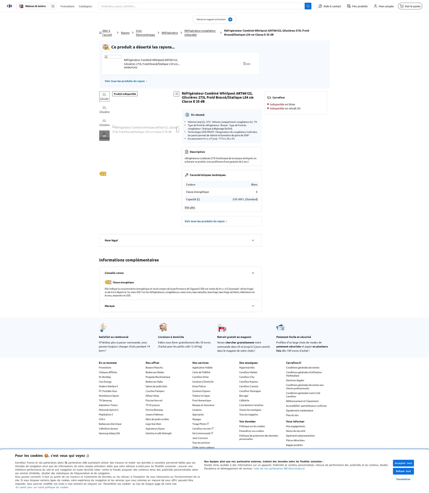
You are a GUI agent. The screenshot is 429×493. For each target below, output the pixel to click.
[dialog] (214, 471)
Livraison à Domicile (202, 381)
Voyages (196, 419)
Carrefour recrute (201, 428)
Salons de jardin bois (156, 386)
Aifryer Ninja (152, 395)
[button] (52, 6)
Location (197, 409)
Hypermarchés (247, 367)
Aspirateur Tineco (108, 404)
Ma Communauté (201, 433)
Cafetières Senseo (108, 428)
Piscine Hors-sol (154, 400)
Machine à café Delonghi (159, 433)
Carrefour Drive (200, 376)
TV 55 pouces (153, 404)
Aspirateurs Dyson (155, 428)
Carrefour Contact (248, 386)
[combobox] (205, 6)
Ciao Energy (105, 381)
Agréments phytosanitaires (300, 435)
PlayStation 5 (106, 414)
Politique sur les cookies (252, 426)
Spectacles (198, 414)
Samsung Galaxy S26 (109, 433)
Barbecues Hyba (154, 381)
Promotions (105, 367)
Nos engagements (295, 426)
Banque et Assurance (203, 404)
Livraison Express (201, 390)
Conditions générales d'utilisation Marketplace (304, 374)
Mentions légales (295, 380)
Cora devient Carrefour (251, 404)
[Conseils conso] (253, 272)
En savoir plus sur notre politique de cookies (42, 487)
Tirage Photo (199, 423)
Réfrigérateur (170, 32)
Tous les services (201, 442)
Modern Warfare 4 (108, 386)
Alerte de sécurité (295, 430)
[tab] (104, 96)
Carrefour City (246, 376)
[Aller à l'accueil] (9, 6)
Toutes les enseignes (250, 409)
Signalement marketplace (299, 410)
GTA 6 (102, 419)
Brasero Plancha (154, 367)
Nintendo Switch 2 (108, 409)
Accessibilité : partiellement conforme (306, 405)
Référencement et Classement (302, 400)
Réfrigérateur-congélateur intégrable (200, 32)
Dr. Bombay (105, 376)
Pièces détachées (295, 440)
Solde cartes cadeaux (203, 447)
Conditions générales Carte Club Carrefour (303, 394)
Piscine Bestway (154, 409)
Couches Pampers (155, 390)
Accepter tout (403, 463)
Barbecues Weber (155, 372)
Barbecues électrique (110, 423)
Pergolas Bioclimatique (158, 376)
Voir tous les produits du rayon (125, 81)
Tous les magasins (248, 414)
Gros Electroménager (145, 32)
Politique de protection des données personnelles (258, 437)
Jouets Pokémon (154, 414)
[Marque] (253, 306)
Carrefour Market (248, 372)
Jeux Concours (200, 437)
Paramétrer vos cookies (251, 430)
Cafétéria (244, 400)
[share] (176, 94)
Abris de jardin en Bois (157, 419)
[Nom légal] (253, 240)
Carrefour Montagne (250, 390)
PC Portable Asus (108, 390)
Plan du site (292, 415)
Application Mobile (202, 367)
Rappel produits (294, 444)
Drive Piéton (199, 386)
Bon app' (243, 395)
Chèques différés (108, 372)
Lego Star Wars (153, 423)
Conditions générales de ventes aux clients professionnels (305, 386)
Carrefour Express (248, 381)
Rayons (125, 32)
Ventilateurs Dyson (109, 395)
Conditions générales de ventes (302, 367)
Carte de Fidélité (201, 372)
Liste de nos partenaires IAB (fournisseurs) (279, 468)
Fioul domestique (201, 400)
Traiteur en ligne (201, 395)
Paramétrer (403, 479)
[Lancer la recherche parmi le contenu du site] (308, 6)
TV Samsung (105, 400)
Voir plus (190, 207)
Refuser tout (403, 471)
